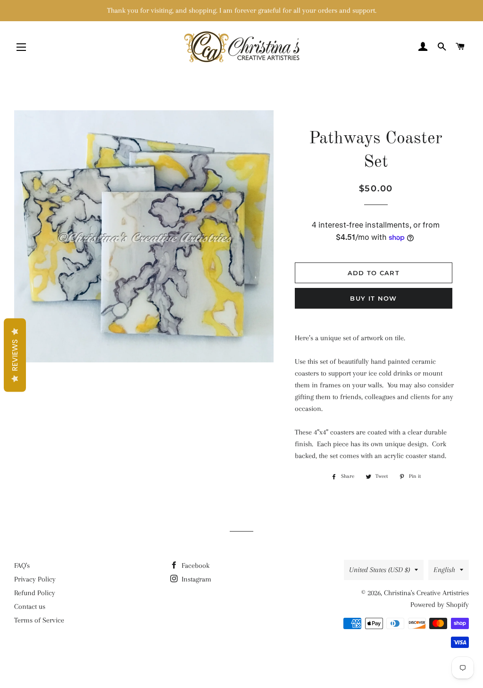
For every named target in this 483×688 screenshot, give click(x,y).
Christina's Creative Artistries (426, 593)
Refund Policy (34, 593)
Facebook (194, 565)
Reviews (14, 355)
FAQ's (22, 565)
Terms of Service (39, 620)
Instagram (195, 579)
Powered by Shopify (439, 604)
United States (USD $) (379, 569)
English (444, 569)
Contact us (29, 606)
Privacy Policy (35, 579)
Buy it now (373, 298)
